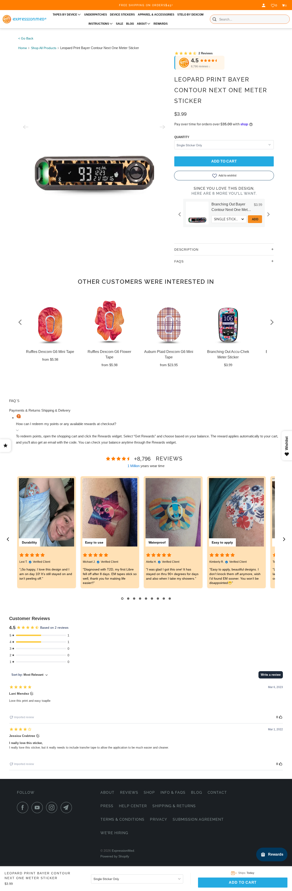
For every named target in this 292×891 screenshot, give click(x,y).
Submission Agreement (198, 819)
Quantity (181, 137)
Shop (149, 792)
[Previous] (180, 214)
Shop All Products (43, 48)
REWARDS (161, 23)
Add (210, 219)
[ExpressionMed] (24, 19)
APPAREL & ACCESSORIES (156, 14)
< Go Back (25, 38)
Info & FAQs (172, 792)
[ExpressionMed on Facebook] (24, 807)
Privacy (158, 819)
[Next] (268, 214)
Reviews (129, 792)
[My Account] (264, 5)
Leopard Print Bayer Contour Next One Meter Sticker (220, 90)
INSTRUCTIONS (99, 23)
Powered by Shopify (114, 856)
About (107, 792)
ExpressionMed (123, 850)
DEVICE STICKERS (122, 14)
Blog (196, 792)
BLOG (130, 23)
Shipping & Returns (174, 806)
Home (22, 48)
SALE (119, 23)
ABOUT (142, 23)
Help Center (133, 806)
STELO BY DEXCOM (190, 14)
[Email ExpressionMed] (67, 807)
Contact (217, 792)
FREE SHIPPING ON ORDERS (146, 5)
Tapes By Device (65, 14)
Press (106, 806)
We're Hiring (114, 833)
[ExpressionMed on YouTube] (38, 807)
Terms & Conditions (122, 819)
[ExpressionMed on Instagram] (53, 807)
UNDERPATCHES (95, 14)
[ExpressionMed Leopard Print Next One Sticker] (94, 127)
